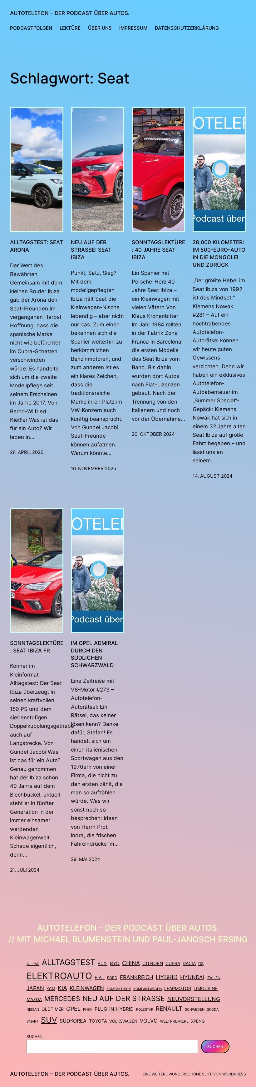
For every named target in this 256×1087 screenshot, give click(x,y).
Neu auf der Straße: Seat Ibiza (91, 249)
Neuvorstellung (193, 998)
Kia (62, 988)
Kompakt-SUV (118, 989)
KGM (51, 988)
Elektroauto (59, 975)
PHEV (87, 1009)
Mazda (34, 999)
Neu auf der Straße (123, 998)
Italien (213, 977)
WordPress (234, 1074)
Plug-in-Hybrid (114, 1009)
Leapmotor (177, 988)
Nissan (33, 1009)
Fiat (100, 977)
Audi (102, 963)
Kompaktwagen (147, 989)
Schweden (194, 1009)
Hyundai (192, 977)
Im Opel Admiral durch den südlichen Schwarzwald (94, 654)
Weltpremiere (174, 1021)
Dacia (189, 963)
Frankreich (136, 977)
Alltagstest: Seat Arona (36, 246)
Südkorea (73, 1021)
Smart (32, 1021)
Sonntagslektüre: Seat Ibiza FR (36, 647)
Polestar (144, 1009)
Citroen (152, 963)
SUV (49, 1019)
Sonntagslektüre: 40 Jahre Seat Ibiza (158, 249)
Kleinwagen (87, 988)
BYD (115, 963)
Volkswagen (123, 1021)
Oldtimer (53, 1009)
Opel (73, 1008)
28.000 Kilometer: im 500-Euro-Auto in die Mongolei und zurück (219, 253)
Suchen (34, 1036)
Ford (112, 977)
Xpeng (198, 1021)
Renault (169, 1008)
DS (201, 963)
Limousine (206, 988)
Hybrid (167, 977)
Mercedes (62, 998)
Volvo (149, 1020)
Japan (35, 988)
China (131, 963)
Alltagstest (68, 962)
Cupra (172, 963)
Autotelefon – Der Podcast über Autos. (70, 13)
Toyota (98, 1021)
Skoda (213, 1009)
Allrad (33, 964)
